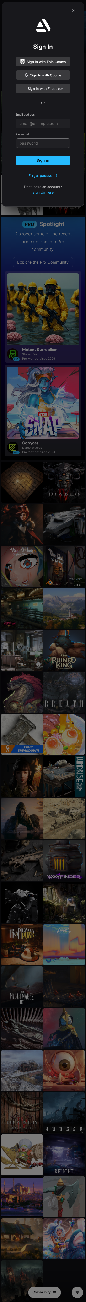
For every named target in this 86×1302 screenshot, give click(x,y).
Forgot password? (43, 175)
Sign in (43, 160)
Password (22, 134)
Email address (25, 114)
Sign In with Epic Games (46, 62)
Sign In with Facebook (46, 88)
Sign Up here (43, 192)
